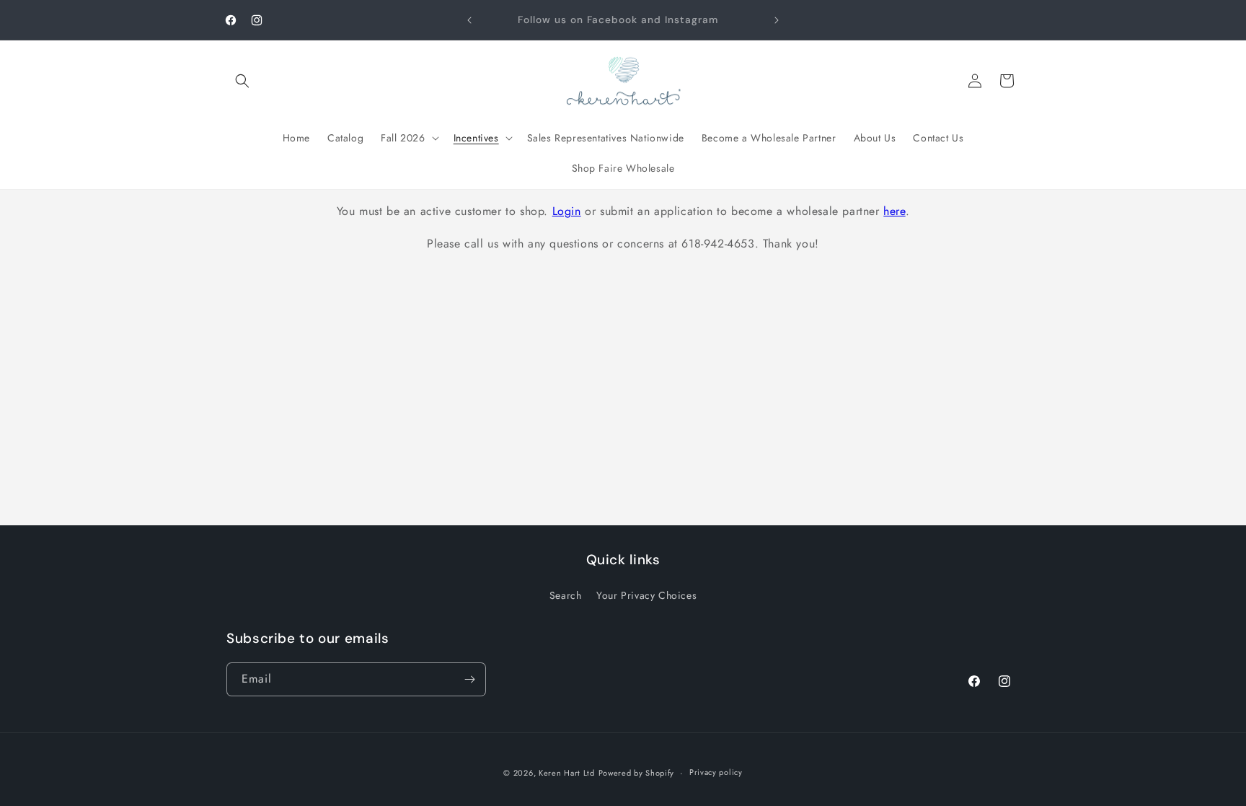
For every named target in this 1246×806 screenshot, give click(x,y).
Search (565, 595)
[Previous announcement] (469, 20)
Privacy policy (716, 772)
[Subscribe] (469, 679)
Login (566, 211)
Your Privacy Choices (646, 595)
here (894, 211)
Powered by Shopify (636, 773)
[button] (242, 81)
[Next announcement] (776, 20)
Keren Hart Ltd (567, 773)
